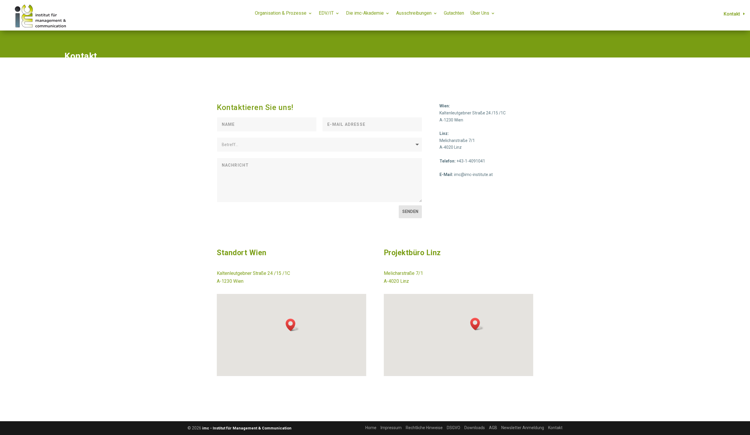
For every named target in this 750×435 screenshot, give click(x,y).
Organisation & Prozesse (280, 13)
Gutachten (454, 13)
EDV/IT (326, 13)
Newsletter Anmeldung (522, 427)
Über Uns (480, 13)
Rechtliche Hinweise (424, 427)
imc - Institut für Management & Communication (247, 428)
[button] (292, 325)
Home (370, 427)
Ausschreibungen (414, 13)
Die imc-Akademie (365, 13)
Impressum (391, 427)
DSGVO (453, 427)
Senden (410, 211)
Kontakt (732, 14)
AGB (493, 427)
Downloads (474, 427)
